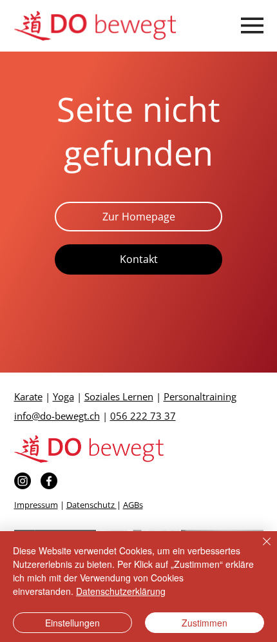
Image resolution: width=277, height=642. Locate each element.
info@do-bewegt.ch (57, 415)
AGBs (133, 505)
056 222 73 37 (143, 415)
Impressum (36, 505)
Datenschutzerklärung (121, 591)
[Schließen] (259, 549)
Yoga (63, 396)
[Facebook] (49, 480)
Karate (28, 396)
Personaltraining (200, 396)
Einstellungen (72, 622)
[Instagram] (22, 480)
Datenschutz (91, 505)
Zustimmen (204, 622)
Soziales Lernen (118, 396)
